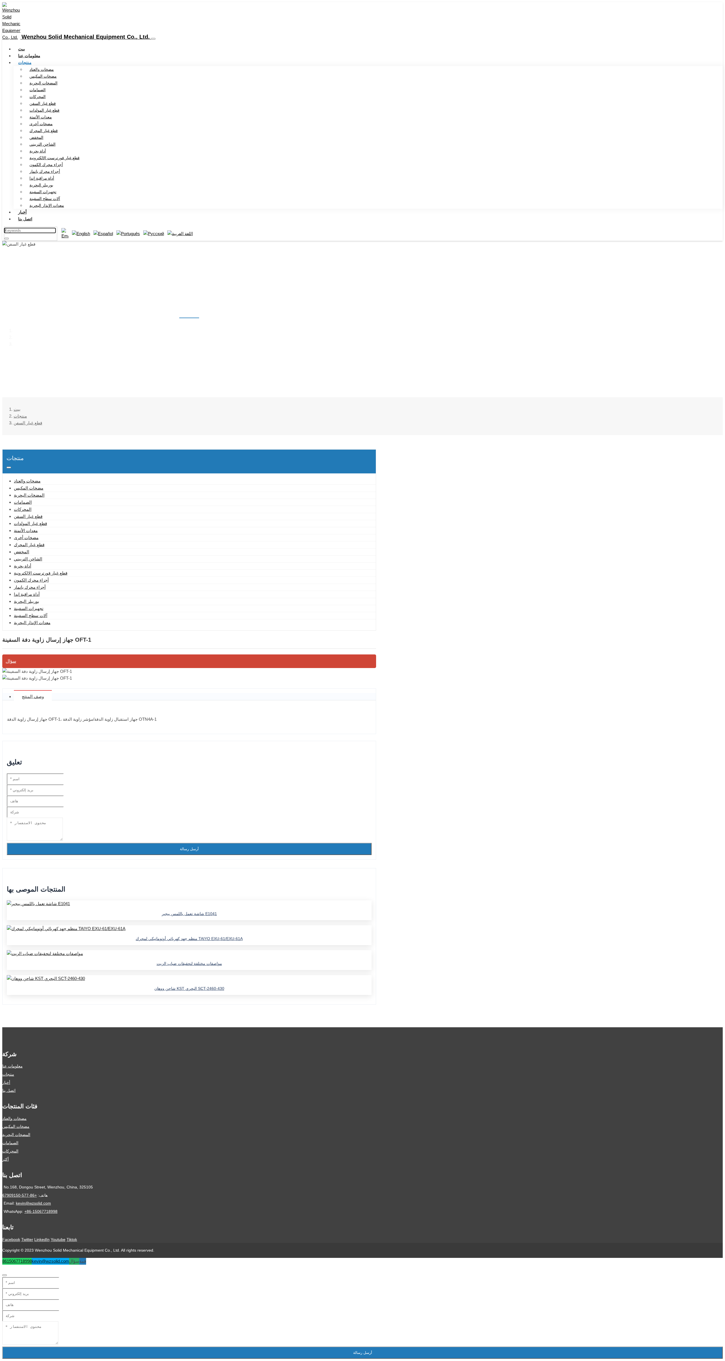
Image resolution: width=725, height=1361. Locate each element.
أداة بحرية (37, 151)
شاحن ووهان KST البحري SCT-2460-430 (189, 988)
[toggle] (153, 39)
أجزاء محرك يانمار (44, 171)
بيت (21, 48)
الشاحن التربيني (42, 144)
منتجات (24, 62)
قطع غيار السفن (42, 103)
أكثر (5, 1159)
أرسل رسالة (189, 849)
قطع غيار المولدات (44, 110)
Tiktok (72, 1239)
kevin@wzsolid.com (33, 1203)
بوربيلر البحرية (41, 185)
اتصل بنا (25, 218)
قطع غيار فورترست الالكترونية (54, 158)
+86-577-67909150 (19, 1195)
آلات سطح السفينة (44, 198)
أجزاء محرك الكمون (46, 164)
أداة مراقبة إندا (41, 178)
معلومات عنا (29, 55)
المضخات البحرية (43, 83)
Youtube (58, 1239)
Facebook (11, 1239)
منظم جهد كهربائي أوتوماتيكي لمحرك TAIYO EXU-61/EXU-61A (189, 938)
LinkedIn (42, 1239)
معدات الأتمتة (40, 117)
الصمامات (37, 90)
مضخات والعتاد (41, 69)
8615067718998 (17, 1261)
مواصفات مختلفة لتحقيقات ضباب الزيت (189, 963)
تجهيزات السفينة (42, 192)
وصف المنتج (33, 696)
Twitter (27, 1239)
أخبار (22, 212)
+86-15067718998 (40, 1211)
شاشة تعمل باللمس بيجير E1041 (189, 913)
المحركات (37, 96)
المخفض (36, 137)
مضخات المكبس (43, 76)
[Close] (4, 1275)
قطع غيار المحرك (43, 130)
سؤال (11, 661)
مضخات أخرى (41, 124)
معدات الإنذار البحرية (46, 205)
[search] (6, 238)
